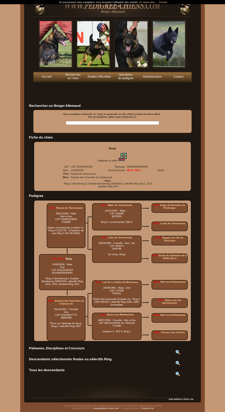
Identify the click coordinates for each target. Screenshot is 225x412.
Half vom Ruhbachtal (172, 281)
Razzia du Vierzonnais (69, 207)
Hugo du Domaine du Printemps (173, 206)
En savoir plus (147, 2)
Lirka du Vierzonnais (120, 237)
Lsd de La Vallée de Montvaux (120, 282)
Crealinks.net (147, 408)
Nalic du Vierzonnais (120, 205)
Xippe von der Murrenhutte (171, 301)
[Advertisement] (112, 90)
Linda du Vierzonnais (173, 223)
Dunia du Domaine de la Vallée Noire (173, 257)
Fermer (163, 2)
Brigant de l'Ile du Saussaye (173, 239)
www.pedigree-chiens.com (106, 408)
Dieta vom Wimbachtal (120, 314)
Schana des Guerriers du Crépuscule (69, 302)
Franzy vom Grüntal (173, 332)
